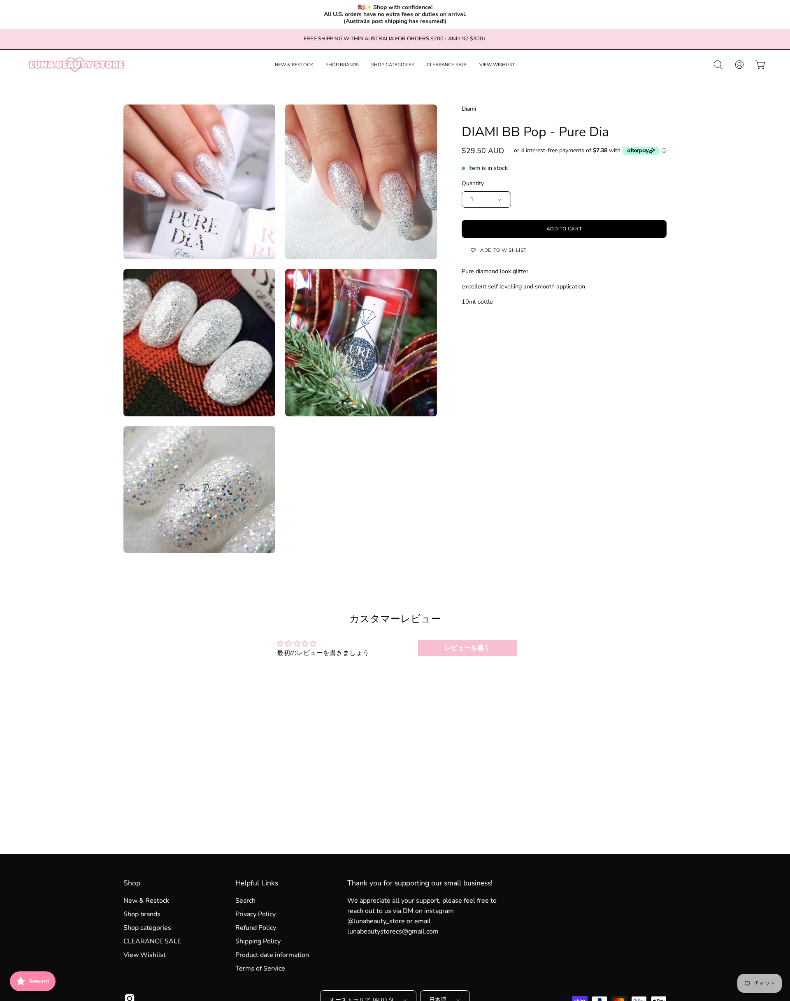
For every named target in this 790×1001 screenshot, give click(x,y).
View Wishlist (144, 954)
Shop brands (141, 914)
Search (245, 900)
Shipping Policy (258, 941)
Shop (131, 882)
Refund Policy (255, 927)
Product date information (272, 954)
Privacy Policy (255, 914)
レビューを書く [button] (467, 648)
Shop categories (147, 927)
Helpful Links (256, 882)
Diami (469, 109)
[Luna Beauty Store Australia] (76, 65)
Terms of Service (260, 968)
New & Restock (146, 900)
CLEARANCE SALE (152, 941)
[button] (294, 65)
